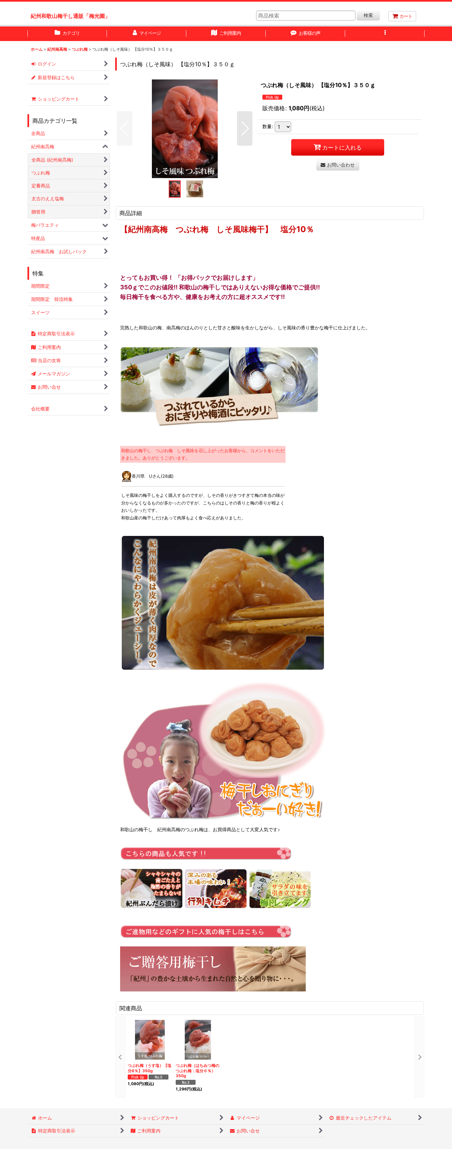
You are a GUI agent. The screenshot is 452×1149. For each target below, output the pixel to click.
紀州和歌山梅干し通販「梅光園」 (70, 16)
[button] (385, 33)
